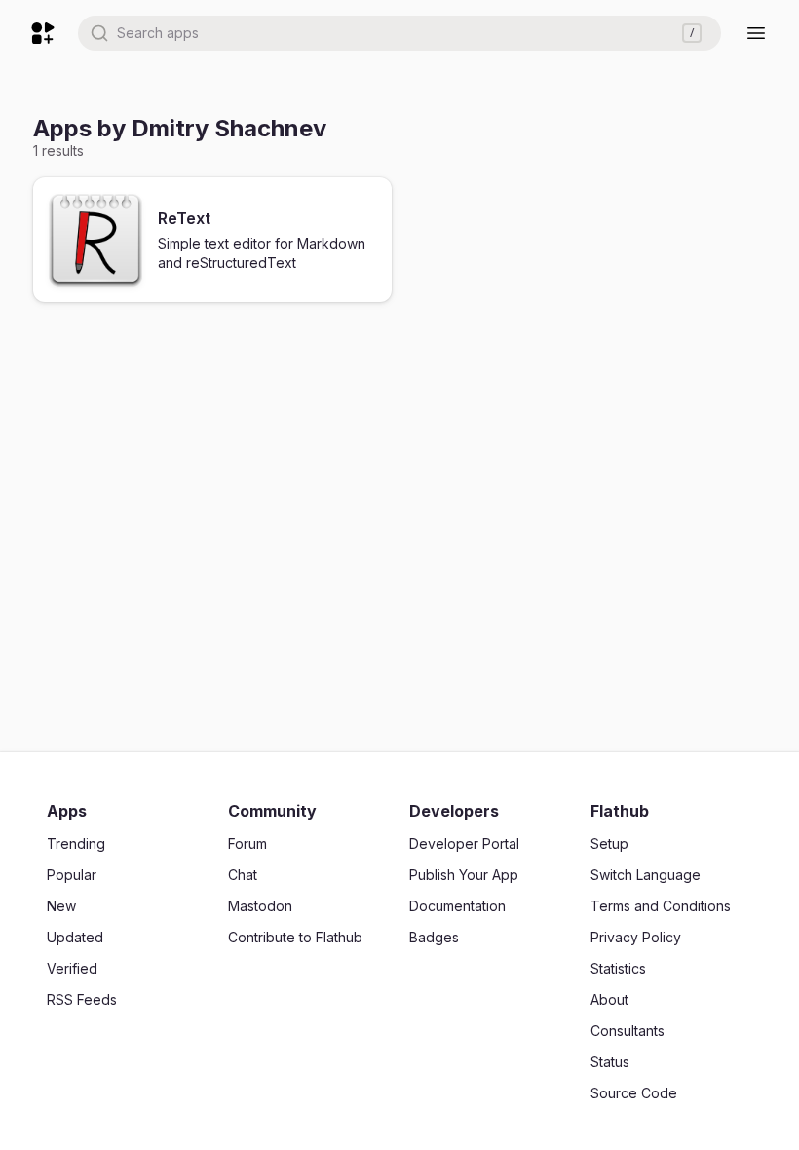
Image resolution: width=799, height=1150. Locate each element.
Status (609, 1062)
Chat (242, 874)
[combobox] (399, 33)
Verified (72, 968)
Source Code (633, 1093)
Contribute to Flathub (295, 937)
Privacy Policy (635, 937)
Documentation (457, 906)
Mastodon (260, 906)
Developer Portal (464, 843)
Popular (71, 874)
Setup (609, 843)
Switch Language (645, 874)
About (609, 999)
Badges (434, 937)
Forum (247, 843)
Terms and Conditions (660, 906)
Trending (76, 843)
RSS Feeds (82, 999)
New (61, 906)
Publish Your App (463, 874)
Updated (75, 937)
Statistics (618, 968)
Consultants (627, 1030)
